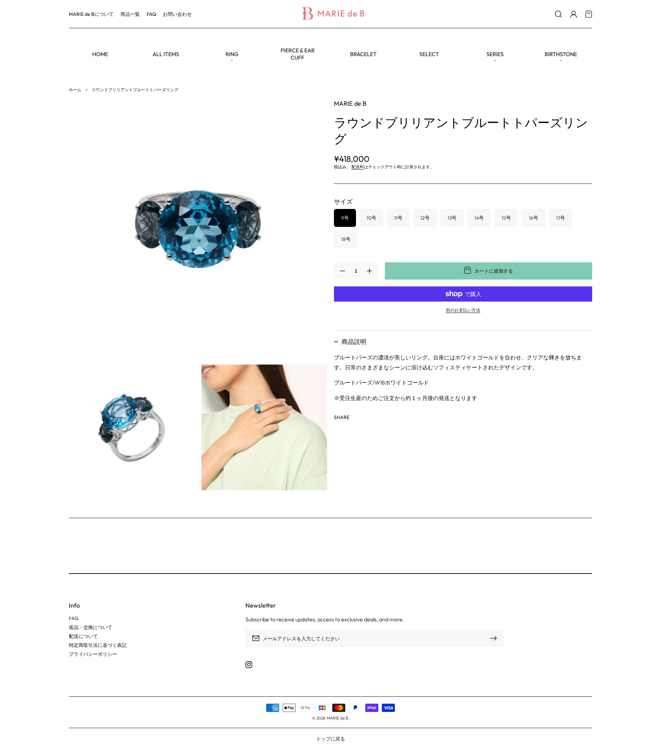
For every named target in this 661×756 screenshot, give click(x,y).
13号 (452, 218)
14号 (479, 218)
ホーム (75, 89)
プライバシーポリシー (93, 654)
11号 (398, 218)
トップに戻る (330, 739)
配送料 (358, 166)
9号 (345, 218)
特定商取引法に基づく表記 (98, 645)
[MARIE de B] (330, 14)
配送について (83, 636)
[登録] (495, 638)
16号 (533, 218)
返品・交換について (90, 627)
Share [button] (341, 417)
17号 (560, 218)
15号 (506, 218)
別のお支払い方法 (463, 310)
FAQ (73, 618)
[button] (558, 14)
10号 (371, 218)
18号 (345, 239)
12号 (425, 218)
